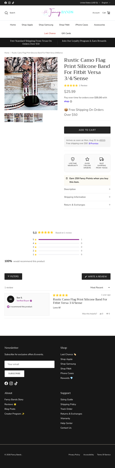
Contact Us (65, 427)
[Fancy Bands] (57, 12)
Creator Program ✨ (14, 413)
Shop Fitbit (64, 24)
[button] (75, 85)
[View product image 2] (18, 117)
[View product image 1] (8, 117)
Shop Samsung (46, 24)
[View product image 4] (38, 117)
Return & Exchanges (74, 204)
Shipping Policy (68, 404)
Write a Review (99, 277)
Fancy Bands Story (13, 399)
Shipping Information (75, 196)
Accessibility (88, 454)
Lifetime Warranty (73, 164)
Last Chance (50, 33)
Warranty (65, 418)
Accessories (99, 24)
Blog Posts (9, 408)
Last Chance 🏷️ (68, 354)
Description (70, 189)
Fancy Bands (16, 454)
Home (13, 24)
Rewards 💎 (66, 378)
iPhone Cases (81, 24)
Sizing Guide (66, 399)
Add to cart (87, 129)
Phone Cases (67, 373)
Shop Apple (27, 24)
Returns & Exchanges (71, 413)
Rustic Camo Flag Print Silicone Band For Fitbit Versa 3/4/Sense (37, 53)
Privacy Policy (74, 454)
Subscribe (14, 373)
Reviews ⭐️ (10, 404)
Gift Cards (66, 33)
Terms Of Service (104, 454)
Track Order (66, 408)
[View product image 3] (28, 117)
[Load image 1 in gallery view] (31, 83)
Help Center (66, 423)
